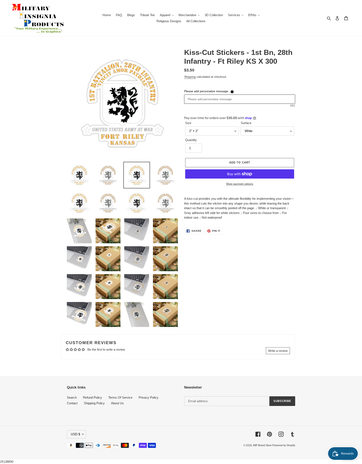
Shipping (190, 76)
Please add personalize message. (206, 91)
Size (188, 123)
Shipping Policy (94, 403)
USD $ (75, 434)
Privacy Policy (148, 397)
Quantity (191, 140)
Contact (72, 403)
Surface (246, 123)
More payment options (239, 183)
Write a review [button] (278, 351)
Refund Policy (92, 397)
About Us (117, 403)
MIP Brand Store (262, 445)
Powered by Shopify (283, 445)
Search (72, 397)
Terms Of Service (120, 397)
